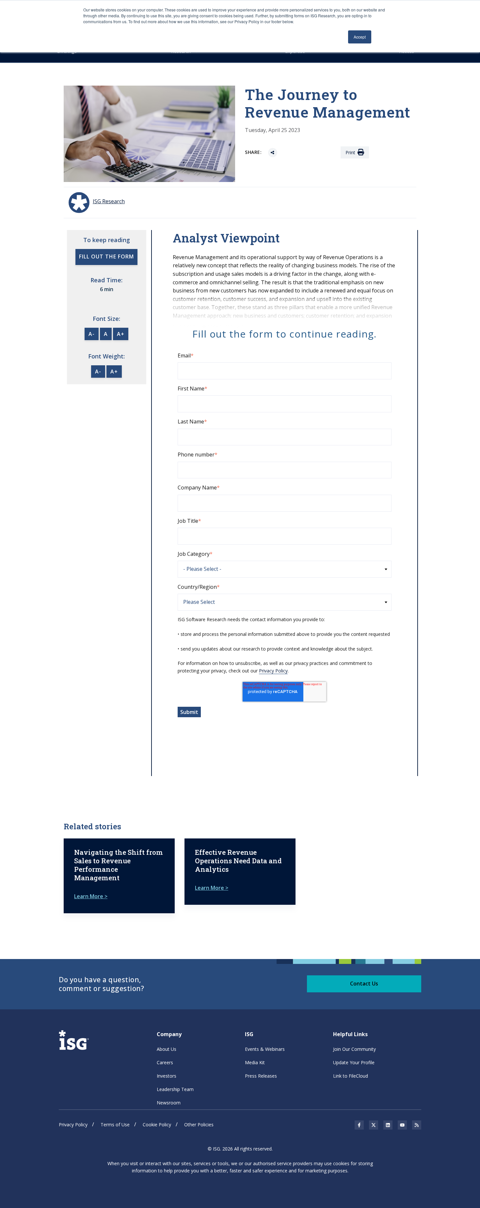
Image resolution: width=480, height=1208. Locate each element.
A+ (120, 334)
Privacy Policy (273, 671)
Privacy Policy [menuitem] (73, 1124)
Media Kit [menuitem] (255, 1062)
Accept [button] (360, 37)
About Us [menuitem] (166, 1049)
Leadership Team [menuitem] (175, 1089)
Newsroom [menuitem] (169, 1103)
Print (350, 152)
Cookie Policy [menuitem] (157, 1124)
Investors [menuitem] (166, 1076)
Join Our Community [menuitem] (354, 1049)
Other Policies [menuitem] (199, 1124)
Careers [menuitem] (165, 1062)
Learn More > (90, 896)
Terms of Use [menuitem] (115, 1124)
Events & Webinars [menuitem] (265, 1049)
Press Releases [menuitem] (261, 1076)
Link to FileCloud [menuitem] (350, 1076)
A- (91, 334)
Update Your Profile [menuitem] (354, 1062)
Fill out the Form (106, 256)
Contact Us (364, 983)
